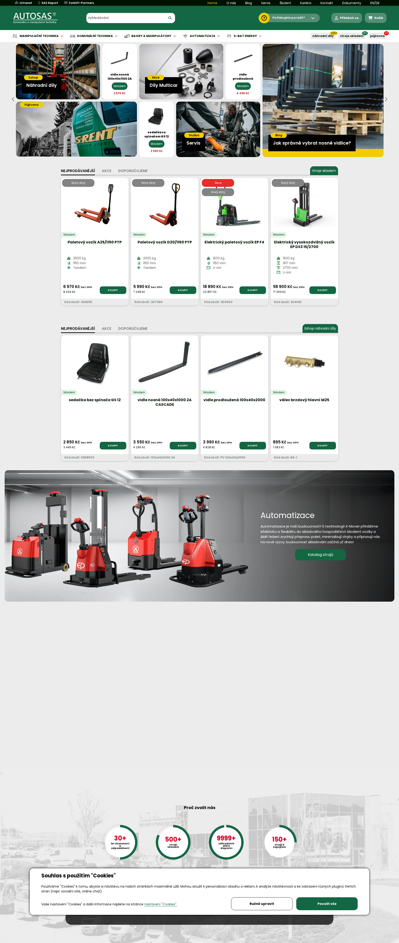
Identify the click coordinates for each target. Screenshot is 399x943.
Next (386, 99)
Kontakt (326, 3)
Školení (285, 3)
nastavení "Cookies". (160, 904)
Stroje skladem (324, 170)
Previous (13, 99)
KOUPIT (113, 290)
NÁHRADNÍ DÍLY (323, 36)
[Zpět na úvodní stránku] (38, 18)
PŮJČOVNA (377, 36)
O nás (231, 3)
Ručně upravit (262, 903)
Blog (248, 3)
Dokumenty (351, 3)
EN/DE (375, 3)
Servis (265, 3)
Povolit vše (327, 903)
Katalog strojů (320, 554)
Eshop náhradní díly (320, 328)
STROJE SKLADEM (352, 36)
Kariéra (305, 3)
